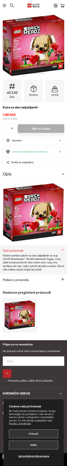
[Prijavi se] (56, 5)
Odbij (33, 444)
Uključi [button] (63, 174)
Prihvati (33, 433)
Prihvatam (30, 380)
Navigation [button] (5, 5)
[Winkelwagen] (62, 5)
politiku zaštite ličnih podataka (36, 380)
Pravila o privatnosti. (20, 423)
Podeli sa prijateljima (22, 162)
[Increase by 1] (12, 128)
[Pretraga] (12, 5)
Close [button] (33, 394)
